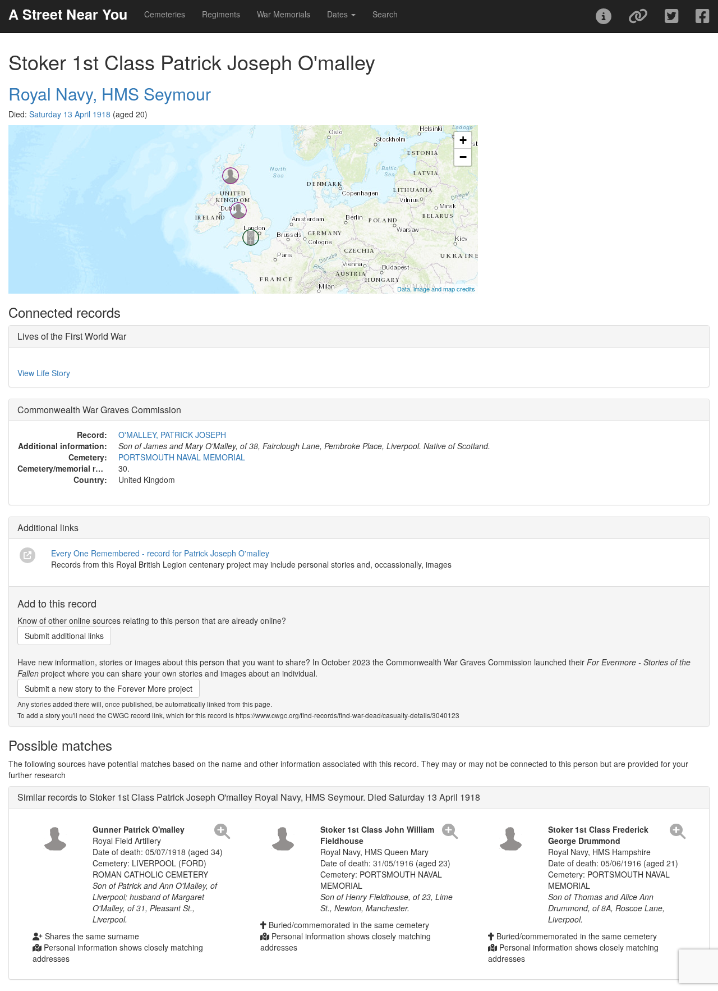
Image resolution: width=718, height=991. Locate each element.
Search (385, 14)
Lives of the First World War (71, 336)
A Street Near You (67, 14)
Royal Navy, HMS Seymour (109, 93)
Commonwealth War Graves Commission (99, 409)
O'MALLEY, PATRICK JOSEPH (172, 434)
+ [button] (463, 140)
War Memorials (283, 14)
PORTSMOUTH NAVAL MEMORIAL (181, 457)
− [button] (463, 157)
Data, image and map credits (436, 288)
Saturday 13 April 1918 (70, 114)
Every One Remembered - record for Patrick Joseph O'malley (160, 553)
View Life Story (43, 372)
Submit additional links (64, 635)
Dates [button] (338, 14)
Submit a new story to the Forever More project (108, 688)
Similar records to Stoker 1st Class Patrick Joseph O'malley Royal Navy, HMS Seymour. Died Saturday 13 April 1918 (248, 797)
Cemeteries (164, 14)
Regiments (221, 14)
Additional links (48, 527)
